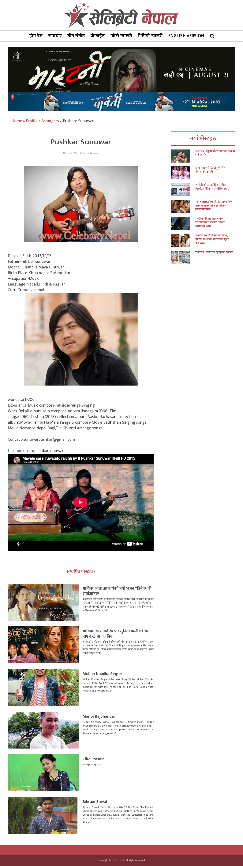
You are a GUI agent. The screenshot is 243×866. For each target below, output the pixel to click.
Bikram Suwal (95, 801)
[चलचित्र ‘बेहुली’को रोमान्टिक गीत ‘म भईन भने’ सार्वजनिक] (183, 156)
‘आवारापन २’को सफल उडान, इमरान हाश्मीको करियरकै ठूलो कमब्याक (212, 239)
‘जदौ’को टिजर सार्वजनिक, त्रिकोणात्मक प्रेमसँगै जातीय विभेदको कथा (210, 222)
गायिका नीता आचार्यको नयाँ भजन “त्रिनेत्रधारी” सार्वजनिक (118, 591)
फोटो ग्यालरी (121, 36)
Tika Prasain (94, 759)
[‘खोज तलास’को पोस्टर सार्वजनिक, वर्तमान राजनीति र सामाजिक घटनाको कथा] (183, 206)
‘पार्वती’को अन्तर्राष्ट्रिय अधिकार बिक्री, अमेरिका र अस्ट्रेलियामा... (212, 187)
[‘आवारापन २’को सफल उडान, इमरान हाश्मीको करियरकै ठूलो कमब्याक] (183, 240)
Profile (31, 120)
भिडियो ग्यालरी (150, 36)
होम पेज (36, 36)
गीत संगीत (76, 36)
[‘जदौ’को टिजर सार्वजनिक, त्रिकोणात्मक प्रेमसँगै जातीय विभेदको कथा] (183, 223)
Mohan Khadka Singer (102, 673)
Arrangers (50, 120)
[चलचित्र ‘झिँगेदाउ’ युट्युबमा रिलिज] (183, 257)
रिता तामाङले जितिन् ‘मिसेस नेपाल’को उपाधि (210, 170)
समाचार (55, 36)
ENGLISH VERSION (186, 36)
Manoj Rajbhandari (99, 716)
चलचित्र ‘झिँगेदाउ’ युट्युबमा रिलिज (214, 252)
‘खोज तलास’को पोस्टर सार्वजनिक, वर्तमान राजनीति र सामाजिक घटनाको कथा (214, 205)
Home (16, 120)
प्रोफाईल (98, 36)
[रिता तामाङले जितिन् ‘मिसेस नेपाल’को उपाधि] (183, 172)
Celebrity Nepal (90, 153)
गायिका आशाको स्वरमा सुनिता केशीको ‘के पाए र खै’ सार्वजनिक (115, 634)
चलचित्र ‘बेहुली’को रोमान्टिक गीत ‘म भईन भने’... (215, 153)
